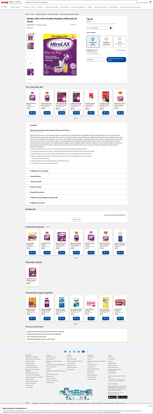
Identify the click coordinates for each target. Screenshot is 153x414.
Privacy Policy (108, 412)
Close (150, 406)
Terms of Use (117, 412)
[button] (121, 50)
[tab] (30, 37)
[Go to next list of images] (30, 79)
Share (73, 24)
